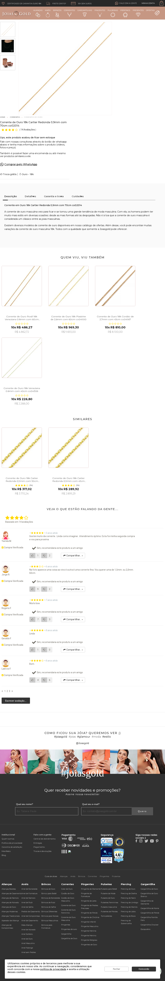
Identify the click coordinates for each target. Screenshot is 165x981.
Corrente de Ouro (68, 905)
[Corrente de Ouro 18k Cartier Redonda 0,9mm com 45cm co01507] (68, 448)
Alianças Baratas (9, 889)
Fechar (116, 969)
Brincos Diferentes (49, 911)
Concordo (144, 969)
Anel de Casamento (29, 920)
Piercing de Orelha (129, 893)
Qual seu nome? (24, 804)
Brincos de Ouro (48, 889)
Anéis (47, 10)
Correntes (69, 10)
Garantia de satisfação (12, 847)
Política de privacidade (12, 843)
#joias (72, 736)
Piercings (125, 10)
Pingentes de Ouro (89, 944)
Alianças (37, 10)
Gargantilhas (85, 10)
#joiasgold (60, 736)
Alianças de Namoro (10, 898)
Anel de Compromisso (30, 916)
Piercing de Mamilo (129, 907)
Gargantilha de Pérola (150, 913)
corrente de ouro (47, 225)
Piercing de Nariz (128, 898)
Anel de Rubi (27, 902)
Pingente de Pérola (89, 913)
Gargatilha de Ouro (69, 938)
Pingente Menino (88, 935)
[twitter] (146, 840)
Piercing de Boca (128, 916)
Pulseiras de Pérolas (109, 911)
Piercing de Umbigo (129, 902)
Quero (142, 811)
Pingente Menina (88, 931)
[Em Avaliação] (106, 855)
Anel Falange (27, 948)
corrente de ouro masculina (22, 211)
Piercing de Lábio (128, 911)
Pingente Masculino (89, 926)
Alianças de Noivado (10, 902)
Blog (4, 855)
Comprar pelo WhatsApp (20, 164)
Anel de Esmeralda (29, 889)
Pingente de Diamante (91, 889)
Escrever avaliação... (15, 700)
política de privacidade (53, 969)
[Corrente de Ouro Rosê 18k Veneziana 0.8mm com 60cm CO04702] (22, 286)
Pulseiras (113, 10)
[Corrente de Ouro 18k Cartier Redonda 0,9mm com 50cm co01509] (22, 448)
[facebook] (136, 840)
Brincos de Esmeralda (50, 898)
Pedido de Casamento (30, 911)
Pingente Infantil (88, 922)
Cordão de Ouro (67, 893)
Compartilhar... (74, 555)
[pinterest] (157, 840)
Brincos (57, 10)
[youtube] (152, 840)
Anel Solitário (27, 934)
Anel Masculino (28, 943)
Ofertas (150, 10)
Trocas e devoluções (42, 851)
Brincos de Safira (48, 907)
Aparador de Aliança (10, 920)
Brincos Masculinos (49, 920)
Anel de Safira (27, 907)
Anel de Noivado (28, 929)
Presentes (138, 10)
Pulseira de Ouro (108, 898)
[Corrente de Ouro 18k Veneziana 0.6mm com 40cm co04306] (22, 358)
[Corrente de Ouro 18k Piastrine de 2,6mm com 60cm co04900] (68, 286)
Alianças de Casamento (11, 893)
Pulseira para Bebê (109, 889)
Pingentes (100, 10)
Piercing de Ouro (128, 889)
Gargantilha (66, 934)
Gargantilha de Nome (150, 908)
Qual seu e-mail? (91, 804)
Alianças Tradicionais (11, 916)
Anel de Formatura (29, 893)
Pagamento (39, 847)
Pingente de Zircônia (90, 917)
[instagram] (140, 840)
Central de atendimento (45, 839)
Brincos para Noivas (49, 916)
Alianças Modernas (10, 911)
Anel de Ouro (27, 939)
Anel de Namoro (28, 898)
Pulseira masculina (109, 907)
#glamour (83, 736)
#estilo (106, 736)
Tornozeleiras (106, 916)
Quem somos (8, 839)
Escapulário (145, 929)
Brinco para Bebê (48, 893)
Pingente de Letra (88, 901)
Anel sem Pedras (28, 952)
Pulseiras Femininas (109, 902)
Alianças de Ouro (9, 907)
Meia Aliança (26, 925)
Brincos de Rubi (48, 902)
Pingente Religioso (89, 940)
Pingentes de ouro (69, 929)
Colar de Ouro (67, 889)
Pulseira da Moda (108, 893)
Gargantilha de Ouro (149, 889)
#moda (96, 736)
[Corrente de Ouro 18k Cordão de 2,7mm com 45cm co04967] (115, 286)
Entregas (38, 843)
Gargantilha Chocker (149, 925)
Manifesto (6, 851)
